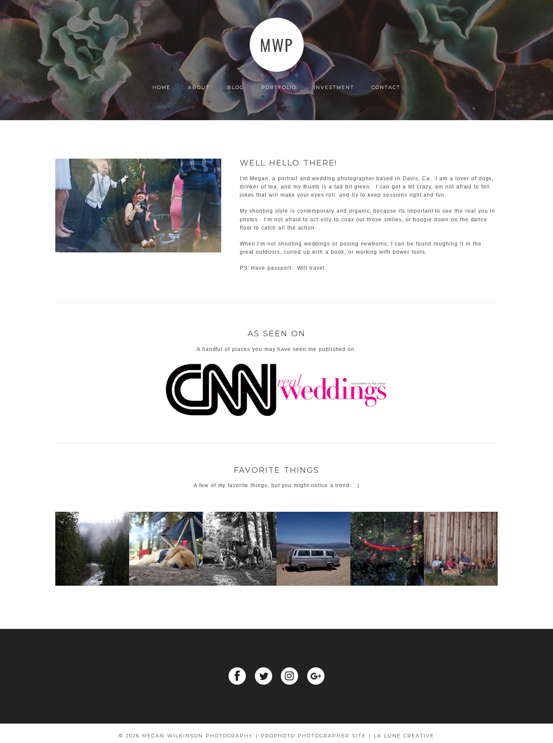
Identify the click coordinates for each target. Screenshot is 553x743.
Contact (386, 87)
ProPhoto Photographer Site (313, 736)
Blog (235, 87)
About (199, 87)
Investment (334, 87)
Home (162, 87)
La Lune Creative (404, 736)
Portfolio (278, 87)
